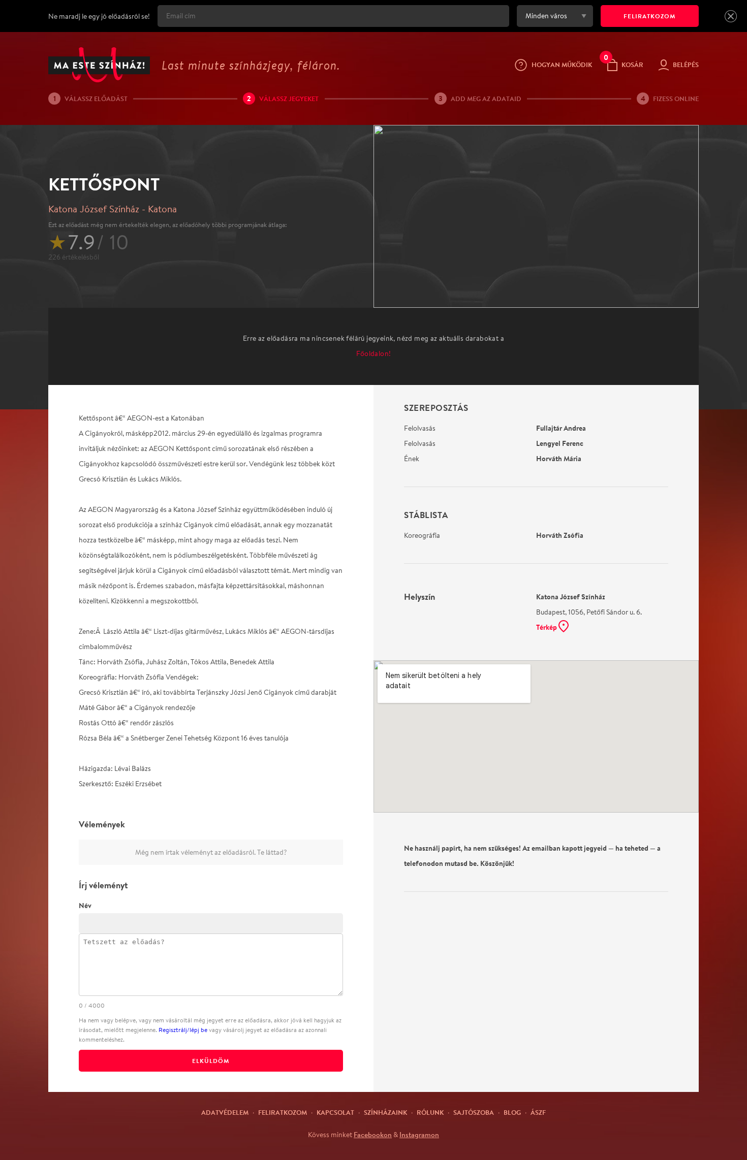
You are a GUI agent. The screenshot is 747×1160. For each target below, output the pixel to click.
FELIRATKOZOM (650, 16)
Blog (512, 1112)
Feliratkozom (282, 1112)
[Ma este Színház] (99, 64)
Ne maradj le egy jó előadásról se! (99, 16)
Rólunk (430, 1112)
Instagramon (419, 1135)
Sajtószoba (473, 1112)
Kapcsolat (335, 1112)
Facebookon (373, 1135)
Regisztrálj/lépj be (183, 1030)
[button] (731, 16)
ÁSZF (538, 1112)
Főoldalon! (373, 353)
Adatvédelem (224, 1112)
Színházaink (385, 1112)
